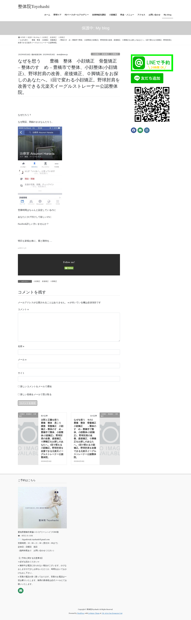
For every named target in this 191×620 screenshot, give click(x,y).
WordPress (80, 613)
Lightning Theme (94, 613)
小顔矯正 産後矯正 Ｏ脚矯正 (105, 54)
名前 (21, 346)
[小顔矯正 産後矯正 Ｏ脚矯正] (28, 418)
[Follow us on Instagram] (147, 130)
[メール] (140, 130)
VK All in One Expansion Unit (112, 613)
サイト (21, 372)
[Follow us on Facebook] (133, 130)
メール (22, 359)
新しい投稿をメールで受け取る (36, 394)
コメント (23, 309)
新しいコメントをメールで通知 (36, 386)
